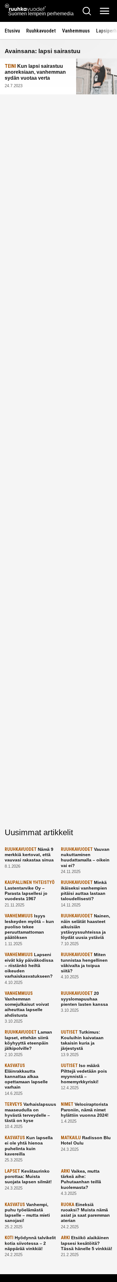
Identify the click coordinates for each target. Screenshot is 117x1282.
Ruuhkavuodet (41, 31)
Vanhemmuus (76, 31)
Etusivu (12, 31)
